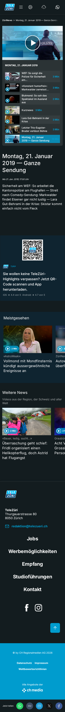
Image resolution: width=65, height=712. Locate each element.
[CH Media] (32, 689)
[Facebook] (58, 705)
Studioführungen (32, 577)
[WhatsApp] (19, 705)
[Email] (39, 705)
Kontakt (32, 589)
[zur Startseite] (9, 7)
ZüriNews (7, 20)
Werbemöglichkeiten (32, 551)
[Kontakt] (57, 7)
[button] (29, 705)
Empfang (32, 564)
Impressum (41, 662)
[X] (49, 705)
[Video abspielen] (32, 43)
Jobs (32, 539)
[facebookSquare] (27, 608)
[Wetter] (43, 7)
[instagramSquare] (38, 608)
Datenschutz (24, 662)
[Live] (30, 7)
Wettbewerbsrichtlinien (33, 669)
